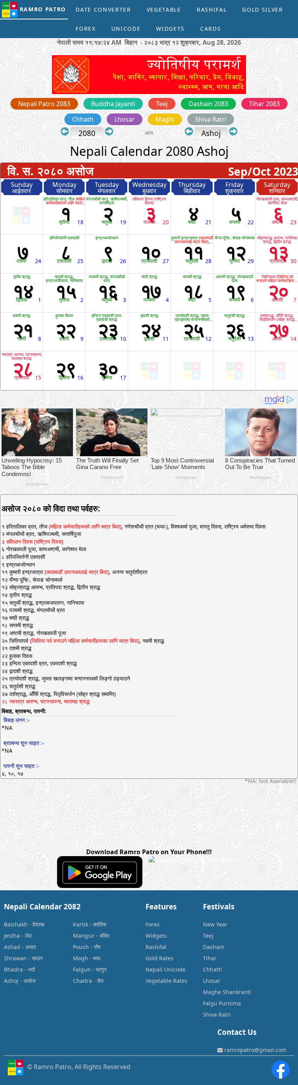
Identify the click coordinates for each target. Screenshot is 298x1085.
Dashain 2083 (208, 103)
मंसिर (104, 935)
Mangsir (84, 935)
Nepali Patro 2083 (44, 103)
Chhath (83, 119)
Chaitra (82, 980)
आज (150, 132)
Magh (80, 958)
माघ (96, 958)
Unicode (126, 28)
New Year (215, 924)
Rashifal (212, 9)
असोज (29, 980)
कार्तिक (99, 924)
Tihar (210, 958)
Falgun (82, 969)
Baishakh (16, 924)
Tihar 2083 (264, 103)
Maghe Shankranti (227, 992)
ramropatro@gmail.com (254, 1050)
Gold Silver (262, 9)
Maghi (165, 119)
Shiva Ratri (210, 119)
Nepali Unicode (165, 969)
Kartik (80, 924)
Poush (81, 947)
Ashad (12, 947)
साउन (37, 958)
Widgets (170, 28)
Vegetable (164, 9)
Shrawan (15, 958)
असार (30, 947)
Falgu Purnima (222, 1003)
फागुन (101, 969)
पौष (97, 947)
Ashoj (11, 980)
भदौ (31, 969)
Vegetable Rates (166, 980)
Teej (162, 103)
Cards (210, 28)
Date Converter (103, 9)
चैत (100, 980)
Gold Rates (159, 958)
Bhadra (13, 969)
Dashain (213, 947)
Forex (85, 28)
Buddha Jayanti (113, 103)
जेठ (28, 935)
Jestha (12, 935)
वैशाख (38, 924)
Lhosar (124, 119)
